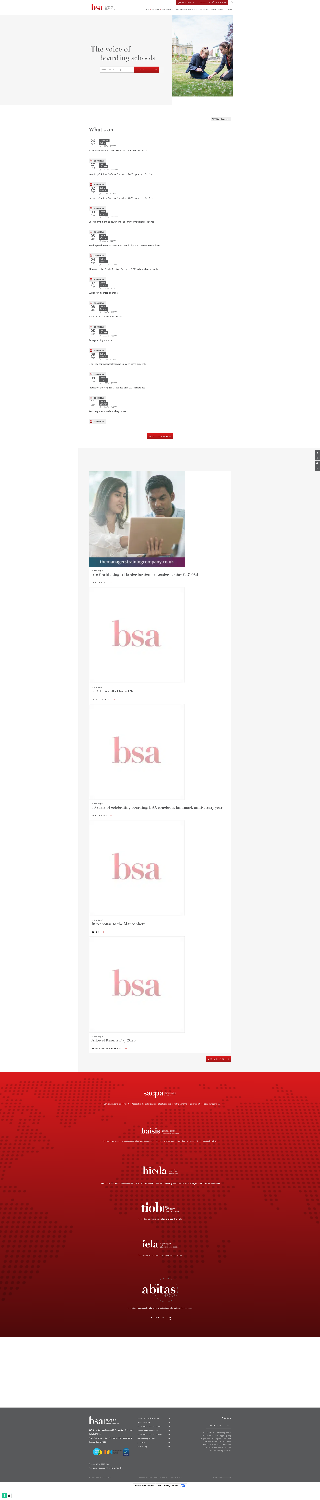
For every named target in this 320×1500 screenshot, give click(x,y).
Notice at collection (144, 1485)
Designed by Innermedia (222, 1477)
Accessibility (142, 1446)
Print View (93, 1468)
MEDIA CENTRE (216, 1059)
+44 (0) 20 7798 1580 (100, 1464)
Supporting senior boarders (103, 292)
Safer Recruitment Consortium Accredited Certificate (118, 150)
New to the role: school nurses (105, 316)
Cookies (173, 1477)
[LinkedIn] (230, 1418)
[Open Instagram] (317, 458)
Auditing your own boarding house (107, 411)
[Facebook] (222, 1418)
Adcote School (101, 699)
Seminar (103, 285)
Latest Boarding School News (150, 1434)
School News (99, 582)
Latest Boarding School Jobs (149, 1426)
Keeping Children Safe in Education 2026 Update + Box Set (121, 174)
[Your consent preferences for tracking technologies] (9, 1495)
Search (140, 69)
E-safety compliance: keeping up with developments (117, 363)
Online (102, 143)
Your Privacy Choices (168, 1485)
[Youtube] (317, 463)
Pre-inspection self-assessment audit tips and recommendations (124, 245)
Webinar (103, 167)
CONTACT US (215, 1425)
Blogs (95, 932)
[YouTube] (228, 1418)
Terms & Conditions (153, 1477)
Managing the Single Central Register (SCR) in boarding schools (123, 269)
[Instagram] (225, 1418)
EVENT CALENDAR (159, 436)
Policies (165, 1477)
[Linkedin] (317, 468)
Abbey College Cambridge (107, 1048)
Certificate (104, 140)
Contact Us (220, 2)
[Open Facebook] (317, 452)
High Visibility (117, 1468)
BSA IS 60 (203, 2)
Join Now (141, 1442)
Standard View (104, 1468)
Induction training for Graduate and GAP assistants (117, 387)
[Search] (232, 2)
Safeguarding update (100, 340)
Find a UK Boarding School (148, 1418)
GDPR (179, 1477)
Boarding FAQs (144, 1422)
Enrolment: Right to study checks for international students (121, 221)
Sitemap (141, 1477)
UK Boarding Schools (146, 1438)
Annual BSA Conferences (148, 1430)
